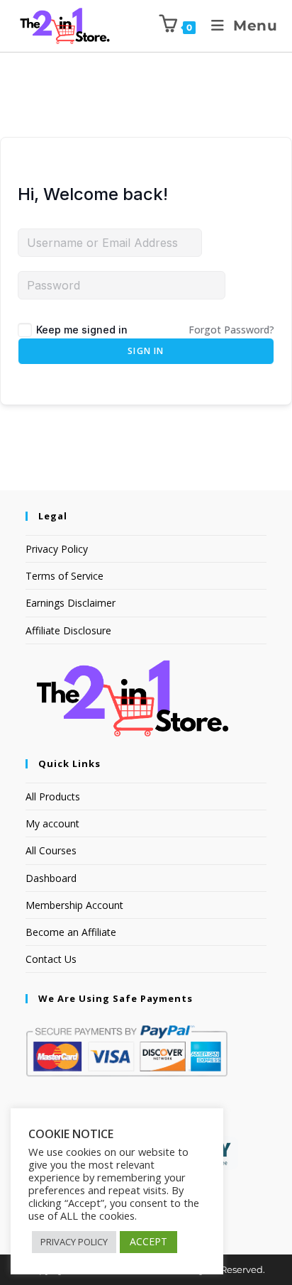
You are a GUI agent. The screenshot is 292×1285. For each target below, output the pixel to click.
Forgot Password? (231, 329)
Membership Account (74, 905)
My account (52, 823)
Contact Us (51, 959)
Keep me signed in (82, 330)
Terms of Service (64, 576)
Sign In (146, 351)
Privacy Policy (57, 549)
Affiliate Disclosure (68, 630)
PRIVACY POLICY (74, 1241)
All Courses (51, 850)
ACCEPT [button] (148, 1241)
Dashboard (51, 878)
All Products (53, 796)
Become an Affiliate (71, 932)
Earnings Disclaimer (71, 603)
